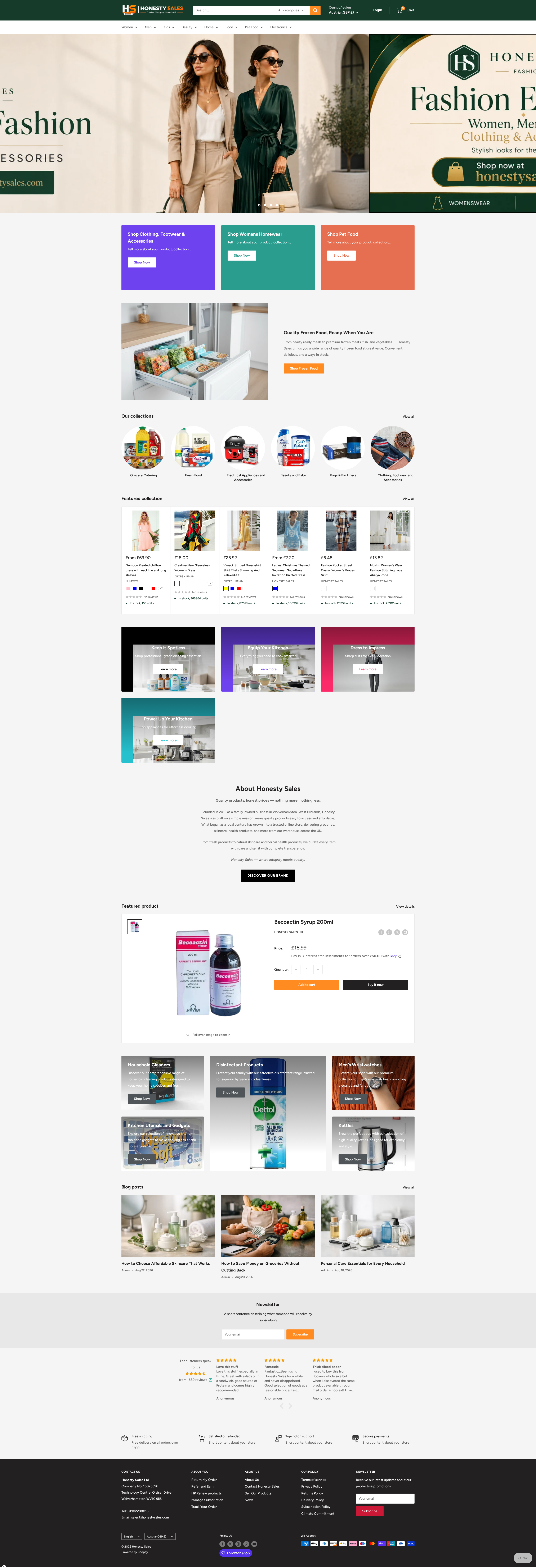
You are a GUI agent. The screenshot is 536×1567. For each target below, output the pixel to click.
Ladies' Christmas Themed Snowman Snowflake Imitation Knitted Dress (291, 570)
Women (127, 27)
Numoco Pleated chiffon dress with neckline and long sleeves (146, 570)
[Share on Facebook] (381, 932)
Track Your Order (204, 1507)
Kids (167, 27)
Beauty (187, 27)
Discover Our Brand (268, 875)
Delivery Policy (312, 1500)
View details (405, 906)
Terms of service (313, 1479)
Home (209, 27)
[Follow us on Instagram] (238, 1544)
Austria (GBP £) (156, 1536)
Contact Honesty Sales (262, 1486)
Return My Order (204, 1479)
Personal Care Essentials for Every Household (363, 1263)
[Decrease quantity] (295, 969)
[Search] (315, 10)
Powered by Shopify (134, 1552)
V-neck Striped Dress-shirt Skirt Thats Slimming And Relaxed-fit (242, 570)
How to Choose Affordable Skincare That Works (165, 1263)
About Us (252, 1479)
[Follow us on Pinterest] (246, 1544)
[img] (196, 1373)
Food (229, 27)
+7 (161, 588)
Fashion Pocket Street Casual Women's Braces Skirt (338, 570)
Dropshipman (184, 576)
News (249, 1500)
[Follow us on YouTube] (254, 1544)
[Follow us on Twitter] (230, 1544)
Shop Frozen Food (304, 368)
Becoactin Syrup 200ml (303, 921)
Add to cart (306, 985)
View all (409, 416)
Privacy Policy (311, 1486)
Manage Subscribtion (207, 1500)
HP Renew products (206, 1493)
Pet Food (251, 27)
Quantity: (281, 969)
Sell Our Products (258, 1493)
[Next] (414, 450)
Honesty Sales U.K (288, 932)
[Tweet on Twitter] (397, 932)
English (128, 1536)
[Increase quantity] (318, 969)
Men (148, 27)
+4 (209, 583)
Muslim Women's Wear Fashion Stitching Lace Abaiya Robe (386, 570)
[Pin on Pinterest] (389, 932)
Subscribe (300, 1334)
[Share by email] (405, 932)
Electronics (278, 27)
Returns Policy (312, 1493)
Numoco (132, 581)
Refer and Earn (202, 1486)
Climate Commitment (317, 1513)
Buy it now (375, 985)
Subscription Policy (316, 1507)
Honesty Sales (283, 581)
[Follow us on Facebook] (222, 1544)
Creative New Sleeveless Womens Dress (192, 567)
